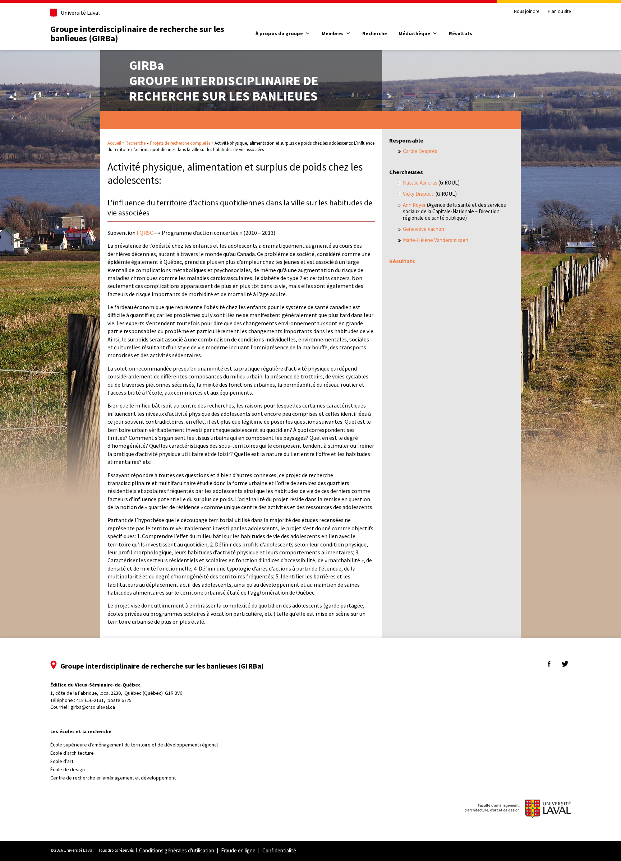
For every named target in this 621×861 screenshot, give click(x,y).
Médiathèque (414, 33)
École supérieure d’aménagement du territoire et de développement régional (134, 744)
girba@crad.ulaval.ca (92, 707)
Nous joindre (526, 11)
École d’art (61, 761)
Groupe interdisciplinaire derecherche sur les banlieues (223, 80)
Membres (333, 33)
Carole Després (420, 151)
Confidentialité (279, 850)
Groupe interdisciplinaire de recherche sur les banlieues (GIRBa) (137, 33)
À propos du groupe (279, 33)
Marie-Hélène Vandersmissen (435, 240)
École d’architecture (72, 753)
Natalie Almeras (420, 182)
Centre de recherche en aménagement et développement (113, 777)
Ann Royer (414, 204)
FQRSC (145, 232)
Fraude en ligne (238, 850)
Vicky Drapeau (418, 193)
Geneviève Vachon (423, 228)
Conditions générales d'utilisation (176, 850)
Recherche (374, 33)
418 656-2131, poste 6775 (104, 700)
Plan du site (559, 11)
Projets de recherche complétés (180, 143)
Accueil (114, 143)
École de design (67, 769)
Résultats (460, 33)
